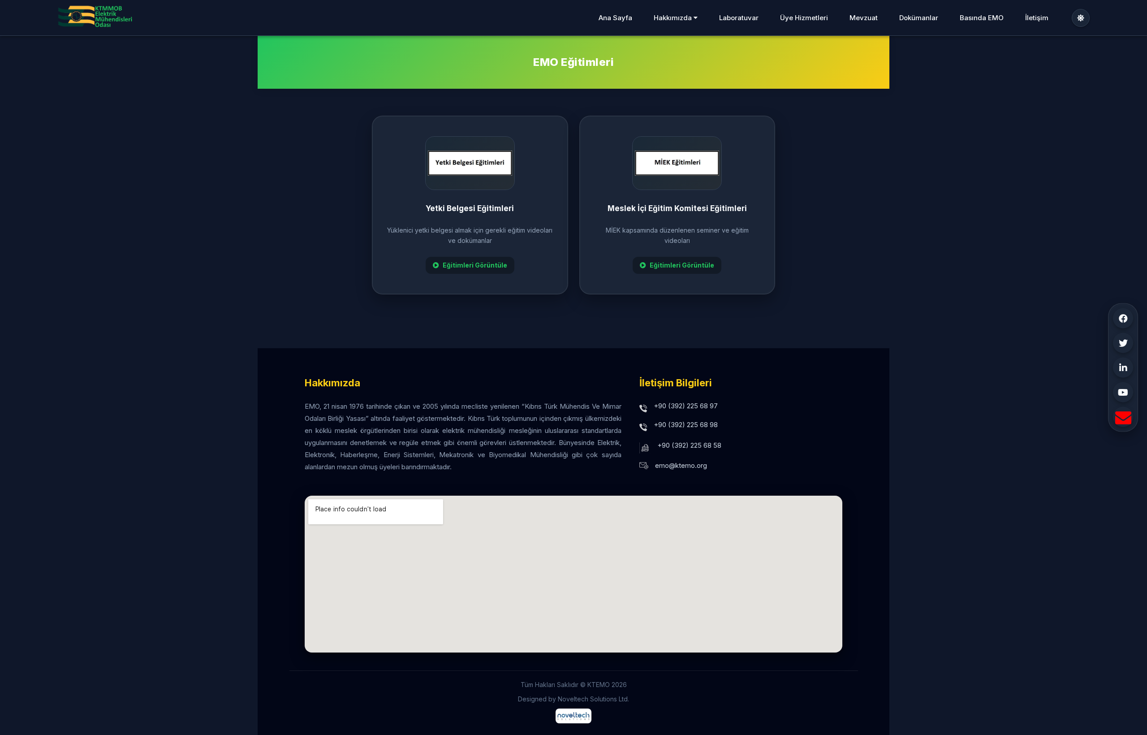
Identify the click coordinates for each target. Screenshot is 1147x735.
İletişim (1036, 17)
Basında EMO (982, 17)
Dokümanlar (918, 17)
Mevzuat (863, 17)
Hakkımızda (674, 17)
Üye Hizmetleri (804, 17)
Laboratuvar (739, 17)
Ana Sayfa (615, 17)
